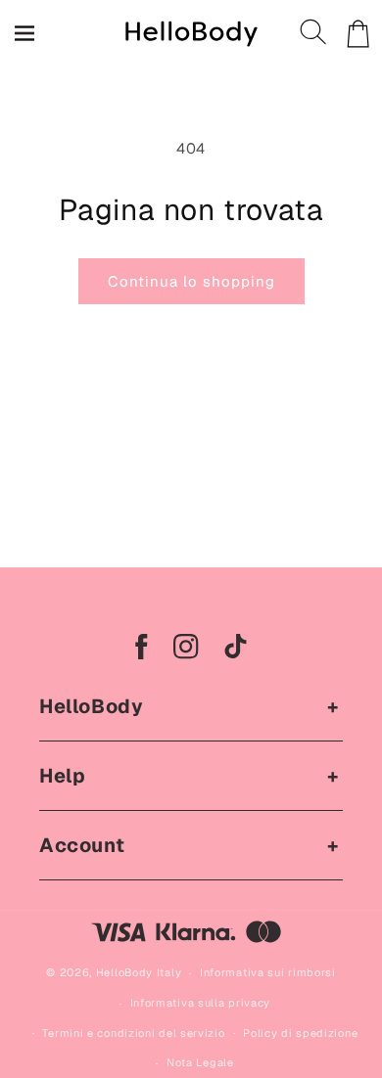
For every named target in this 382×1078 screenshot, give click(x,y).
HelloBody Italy (139, 972)
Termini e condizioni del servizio (133, 1033)
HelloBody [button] (91, 706)
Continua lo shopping (191, 281)
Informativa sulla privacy (200, 1003)
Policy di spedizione (300, 1033)
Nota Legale (200, 1062)
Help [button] (62, 775)
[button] (314, 33)
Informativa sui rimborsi (268, 972)
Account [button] (81, 845)
